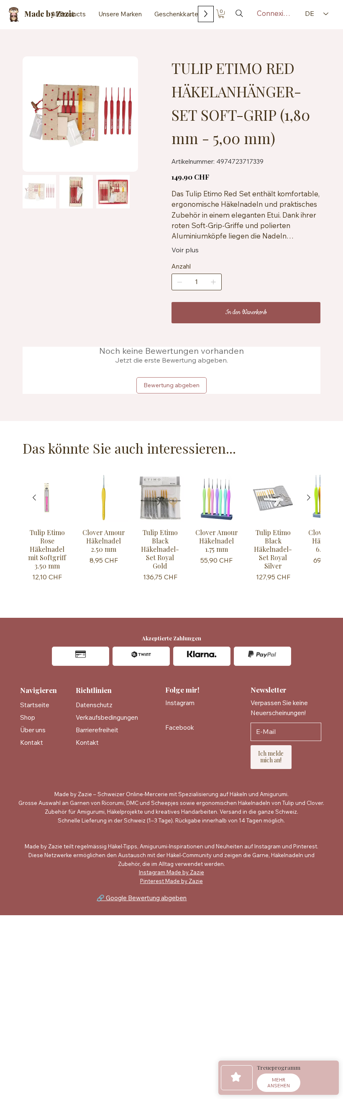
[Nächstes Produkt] (309, 497)
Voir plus (185, 250)
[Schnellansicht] (47, 498)
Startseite (34, 705)
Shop (27, 717)
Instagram (180, 703)
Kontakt (31, 742)
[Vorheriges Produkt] (34, 497)
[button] (221, 14)
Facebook (179, 727)
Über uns (33, 730)
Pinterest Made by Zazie (171, 881)
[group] (171, 534)
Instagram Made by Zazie (171, 872)
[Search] (239, 13)
